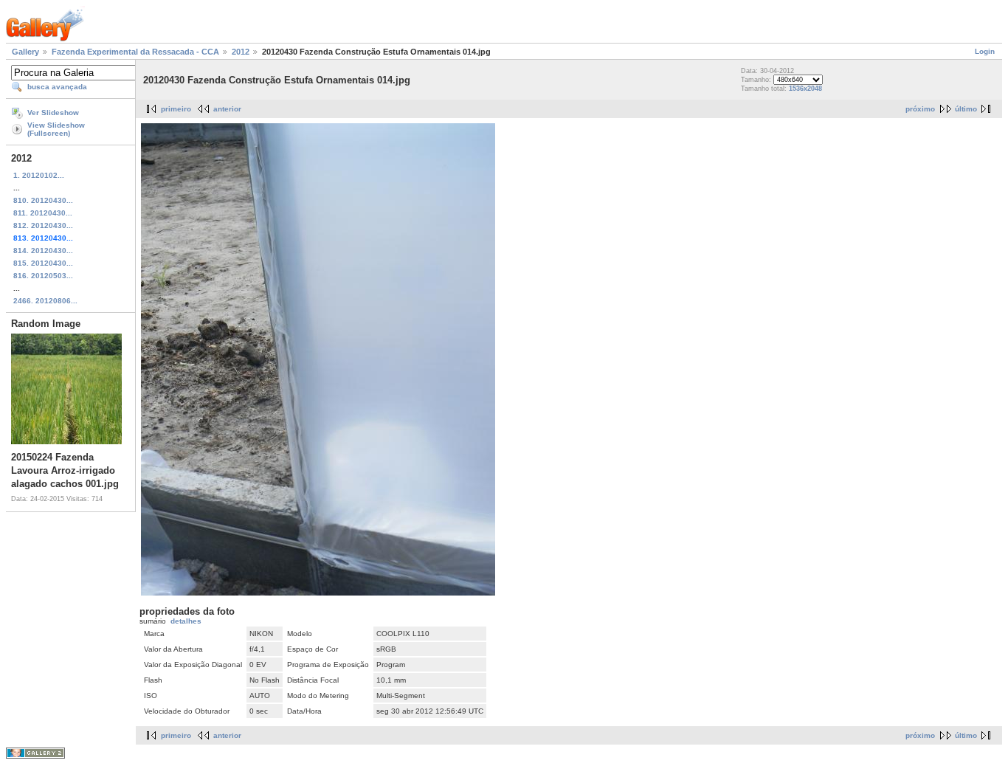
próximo (920, 109)
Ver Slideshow (53, 112)
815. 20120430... (43, 263)
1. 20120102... (38, 175)
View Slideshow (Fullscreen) (56, 129)
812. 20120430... (43, 225)
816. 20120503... (43, 276)
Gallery (25, 51)
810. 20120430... (43, 200)
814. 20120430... (43, 250)
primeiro (176, 109)
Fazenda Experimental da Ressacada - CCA (135, 51)
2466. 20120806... (45, 301)
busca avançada (57, 87)
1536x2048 (805, 88)
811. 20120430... (42, 213)
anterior (227, 109)
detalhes (185, 621)
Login (985, 51)
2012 (240, 51)
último (966, 109)
